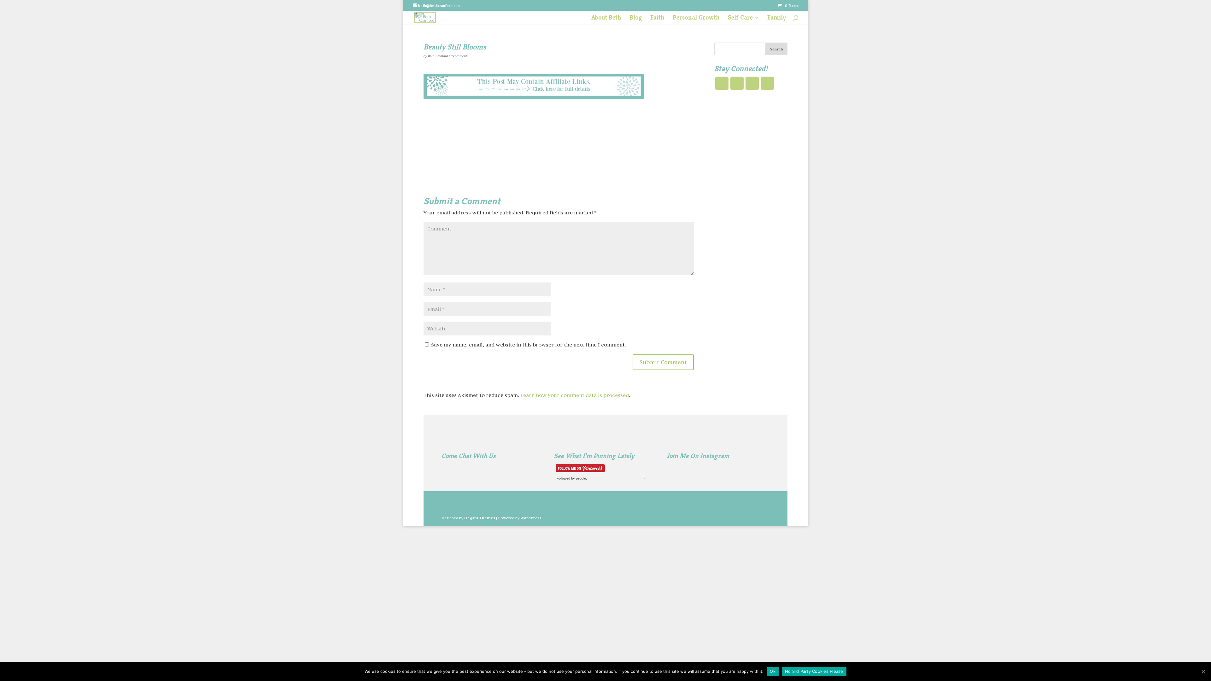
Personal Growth (696, 18)
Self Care (740, 18)
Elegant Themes (479, 517)
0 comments (459, 56)
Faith (657, 18)
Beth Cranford (438, 56)
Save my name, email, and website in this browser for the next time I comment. (528, 344)
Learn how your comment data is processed (574, 395)
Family (776, 18)
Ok (772, 671)
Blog (635, 18)
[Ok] (1203, 671)
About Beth (606, 18)
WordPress (530, 517)
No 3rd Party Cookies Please (814, 671)
